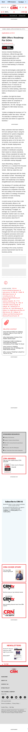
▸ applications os (15, 29)
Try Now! (21, 2)
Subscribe (5, 655)
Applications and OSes (16, 310)
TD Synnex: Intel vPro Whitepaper (12, 447)
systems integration (8, 301)
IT (17, 301)
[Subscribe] (18, 659)
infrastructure (14, 306)
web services (6, 292)
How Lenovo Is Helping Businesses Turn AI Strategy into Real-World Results (13, 348)
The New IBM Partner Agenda (7, 571)
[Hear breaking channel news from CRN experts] (8, 612)
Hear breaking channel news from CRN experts (13, 605)
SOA (13, 288)
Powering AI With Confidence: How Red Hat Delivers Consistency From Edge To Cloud (13, 342)
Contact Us (4, 684)
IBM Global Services (8, 294)
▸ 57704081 (24, 29)
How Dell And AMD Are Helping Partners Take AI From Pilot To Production (13, 333)
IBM (14, 292)
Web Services (7, 312)
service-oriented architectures (11, 290)
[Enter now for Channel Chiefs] (8, 472)
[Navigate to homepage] (14, 9)
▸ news (8, 29)
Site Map (11, 707)
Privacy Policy (15, 703)
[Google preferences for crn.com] (8, 48)
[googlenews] (20, 697)
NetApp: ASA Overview (9, 437)
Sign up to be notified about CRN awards (12, 461)
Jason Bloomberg (16, 308)
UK (23, 7)
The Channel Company (8, 691)
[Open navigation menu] (2, 12)
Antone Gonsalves (8, 43)
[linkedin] (7, 697)
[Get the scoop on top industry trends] (8, 599)
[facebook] (3, 697)
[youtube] (16, 697)
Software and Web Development (12, 314)
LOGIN (23, 12)
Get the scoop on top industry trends (13, 592)
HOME (4, 29)
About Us (4, 680)
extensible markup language (11, 304)
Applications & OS (7, 33)
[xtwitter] (11, 697)
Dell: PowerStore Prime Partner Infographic (14, 450)
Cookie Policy (4, 707)
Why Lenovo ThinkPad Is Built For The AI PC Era (13, 352)
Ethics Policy (5, 688)
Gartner (5, 310)
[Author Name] (6, 263)
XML (20, 303)
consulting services (8, 296)
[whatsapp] (24, 697)
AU (8, 7)
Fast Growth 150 (13, 15)
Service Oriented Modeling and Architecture (11, 298)
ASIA (2, 7)
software (5, 306)
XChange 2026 (22, 15)
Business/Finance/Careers (10, 316)
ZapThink (5, 308)
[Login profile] (26, 12)
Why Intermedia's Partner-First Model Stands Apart (12, 337)
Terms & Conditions (6, 703)
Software (16, 312)
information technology (9, 303)
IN (5, 7)
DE (20, 7)
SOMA (20, 292)
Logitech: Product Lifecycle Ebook (12, 440)
